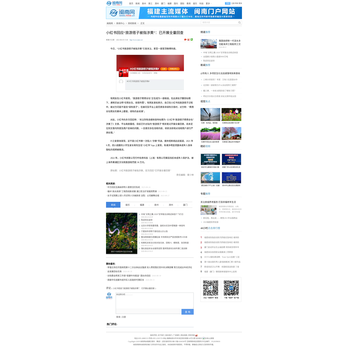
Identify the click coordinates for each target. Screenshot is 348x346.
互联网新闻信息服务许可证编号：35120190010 (203, 341)
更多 (208, 3)
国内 (176, 3)
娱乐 (195, 3)
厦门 (163, 3)
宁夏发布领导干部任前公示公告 (154, 231)
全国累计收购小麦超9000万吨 (215, 57)
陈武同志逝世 (147, 220)
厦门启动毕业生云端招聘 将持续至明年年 (221, 247)
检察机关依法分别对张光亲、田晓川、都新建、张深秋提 (165, 243)
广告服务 (176, 335)
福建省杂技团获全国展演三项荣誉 (218, 252)
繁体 (240, 3)
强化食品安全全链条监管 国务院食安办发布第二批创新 (164, 248)
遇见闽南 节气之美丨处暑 (210, 186)
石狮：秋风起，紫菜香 (209, 123)
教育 (189, 3)
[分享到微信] (192, 39)
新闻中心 (120, 23)
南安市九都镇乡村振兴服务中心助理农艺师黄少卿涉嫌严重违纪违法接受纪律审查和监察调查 (210, 167)
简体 (236, 3)
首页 (131, 3)
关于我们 (161, 335)
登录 (118, 317)
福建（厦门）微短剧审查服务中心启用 (220, 272)
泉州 (144, 3)
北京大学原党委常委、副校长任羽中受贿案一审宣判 (163, 226)
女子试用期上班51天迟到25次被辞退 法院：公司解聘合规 (133, 196)
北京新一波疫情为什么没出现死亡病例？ (220, 85)
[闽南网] (115, 3)
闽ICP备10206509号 (179, 341)
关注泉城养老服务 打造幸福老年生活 (218, 202)
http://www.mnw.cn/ (136, 40)
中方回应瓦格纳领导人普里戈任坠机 (123, 187)
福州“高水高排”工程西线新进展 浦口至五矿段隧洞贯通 (132, 191)
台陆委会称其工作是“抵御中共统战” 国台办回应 (129, 276)
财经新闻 (132, 23)
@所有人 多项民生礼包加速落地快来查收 (220, 73)
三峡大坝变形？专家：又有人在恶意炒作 (220, 80)
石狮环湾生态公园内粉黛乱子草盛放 (210, 142)
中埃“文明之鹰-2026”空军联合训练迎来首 (220, 53)
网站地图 (184, 335)
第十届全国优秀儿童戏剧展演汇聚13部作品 (222, 262)
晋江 (150, 3)
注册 (233, 3)
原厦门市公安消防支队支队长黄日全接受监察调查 (231, 167)
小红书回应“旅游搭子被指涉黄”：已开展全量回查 (134, 288)
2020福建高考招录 (210, 222)
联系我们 (168, 335)
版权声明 (153, 335)
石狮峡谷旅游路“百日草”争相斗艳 (231, 123)
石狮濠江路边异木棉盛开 (231, 142)
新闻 (138, 3)
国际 (182, 3)
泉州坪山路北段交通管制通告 (231, 186)
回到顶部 (191, 335)
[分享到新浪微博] (188, 39)
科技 (201, 3)
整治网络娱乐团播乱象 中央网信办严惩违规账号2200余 (164, 237)
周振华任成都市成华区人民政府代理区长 (125, 280)
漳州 (157, 3)
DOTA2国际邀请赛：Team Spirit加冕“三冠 (221, 257)
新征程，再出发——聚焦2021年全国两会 (220, 218)
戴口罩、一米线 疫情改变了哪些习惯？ (219, 91)
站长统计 (199, 338)
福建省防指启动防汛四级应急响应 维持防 (221, 237)
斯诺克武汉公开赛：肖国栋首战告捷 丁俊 (221, 267)
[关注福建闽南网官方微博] (196, 335)
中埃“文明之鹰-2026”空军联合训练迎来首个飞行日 (162, 214)
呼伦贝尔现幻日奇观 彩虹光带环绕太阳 (219, 96)
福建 (169, 3)
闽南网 (110, 23)
